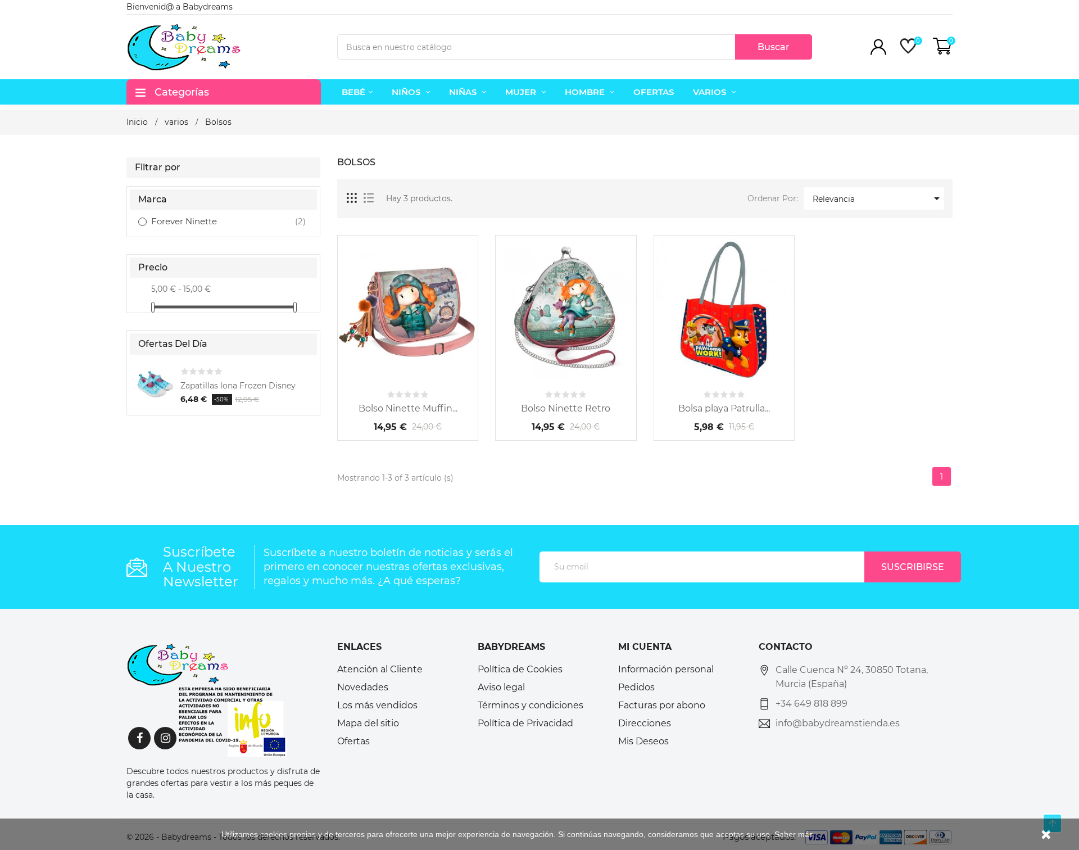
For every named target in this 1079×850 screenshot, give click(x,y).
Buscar (774, 47)
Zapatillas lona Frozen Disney (238, 386)
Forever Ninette (214, 221)
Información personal (666, 669)
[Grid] (352, 198)
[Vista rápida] (408, 372)
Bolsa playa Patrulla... (724, 408)
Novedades (362, 687)
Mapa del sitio (368, 723)
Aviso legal (501, 687)
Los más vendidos (377, 705)
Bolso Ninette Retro (565, 408)
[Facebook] (139, 738)
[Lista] (368, 198)
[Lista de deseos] (438, 372)
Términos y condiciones (530, 705)
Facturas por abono (661, 705)
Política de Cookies (520, 669)
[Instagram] (165, 738)
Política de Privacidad (525, 723)
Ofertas (353, 741)
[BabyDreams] (207, 699)
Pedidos (636, 687)
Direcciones (644, 723)
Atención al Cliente (380, 669)
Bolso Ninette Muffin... (408, 408)
